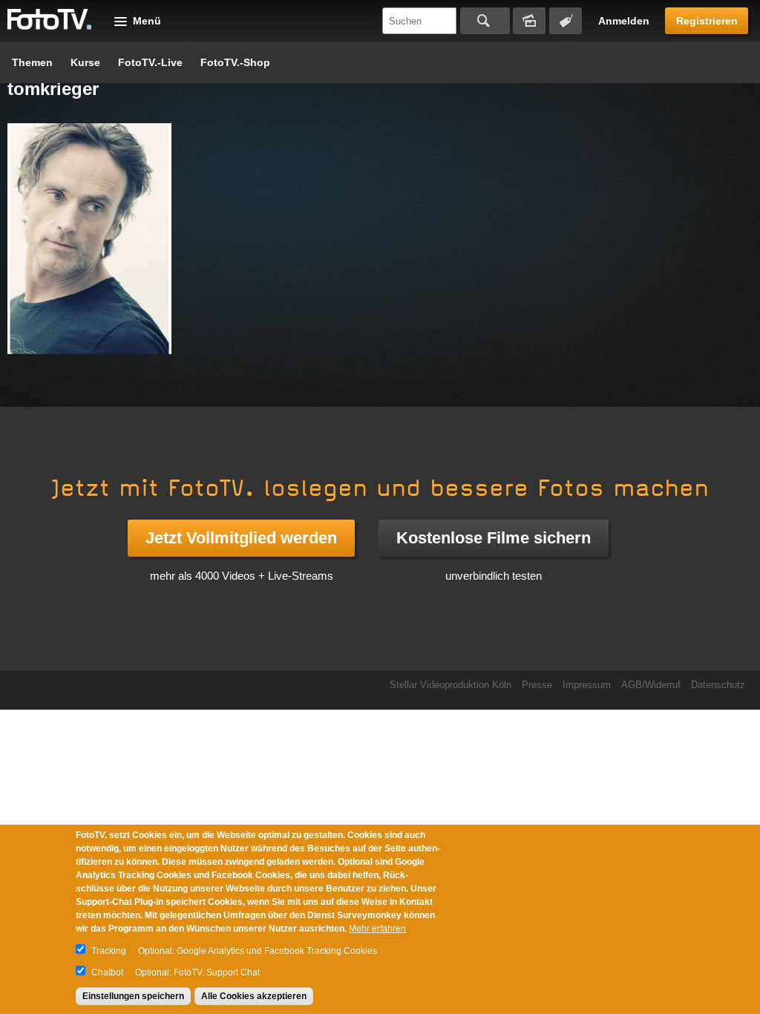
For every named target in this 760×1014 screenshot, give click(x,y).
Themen (32, 62)
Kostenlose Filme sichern (493, 538)
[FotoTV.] (49, 20)
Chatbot (107, 972)
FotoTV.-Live (150, 62)
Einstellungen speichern (133, 996)
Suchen (485, 20)
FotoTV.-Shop (235, 62)
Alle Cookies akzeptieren (254, 996)
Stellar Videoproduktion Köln (450, 684)
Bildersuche (529, 20)
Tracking (108, 951)
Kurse (85, 62)
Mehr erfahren (377, 928)
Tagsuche (565, 20)
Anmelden (623, 21)
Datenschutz (718, 684)
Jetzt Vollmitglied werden (241, 538)
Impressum (587, 684)
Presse (537, 684)
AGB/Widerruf (651, 684)
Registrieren (707, 21)
